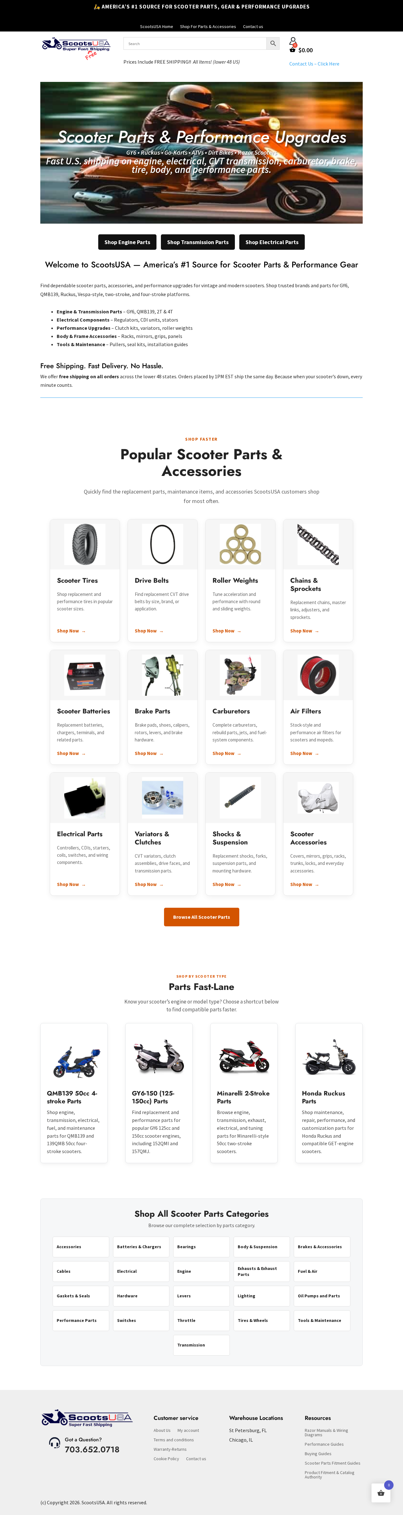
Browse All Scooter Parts (201, 917)
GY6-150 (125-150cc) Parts (153, 1097)
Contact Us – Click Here (314, 63)
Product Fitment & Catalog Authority (330, 1475)
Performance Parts (77, 1320)
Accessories (69, 1246)
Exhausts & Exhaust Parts (257, 1271)
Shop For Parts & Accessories (208, 26)
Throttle (186, 1320)
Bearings (186, 1246)
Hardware (127, 1296)
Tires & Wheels (253, 1320)
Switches (126, 1320)
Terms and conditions (174, 1440)
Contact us (253, 26)
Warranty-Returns (170, 1449)
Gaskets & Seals (73, 1296)
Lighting (246, 1296)
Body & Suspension (257, 1246)
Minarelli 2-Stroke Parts (243, 1097)
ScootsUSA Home (156, 26)
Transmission (191, 1345)
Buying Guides (318, 1453)
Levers (184, 1296)
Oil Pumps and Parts (319, 1296)
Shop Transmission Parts (198, 242)
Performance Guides (324, 1444)
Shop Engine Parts (127, 242)
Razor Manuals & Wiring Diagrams (326, 1433)
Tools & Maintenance (319, 1320)
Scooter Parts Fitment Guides (332, 1463)
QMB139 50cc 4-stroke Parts (72, 1097)
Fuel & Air (307, 1271)
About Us (162, 1430)
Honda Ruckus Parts (323, 1097)
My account (188, 1430)
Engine (184, 1271)
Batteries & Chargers (139, 1246)
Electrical (127, 1271)
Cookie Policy (166, 1458)
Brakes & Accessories (320, 1246)
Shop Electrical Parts (272, 242)
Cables (64, 1271)
